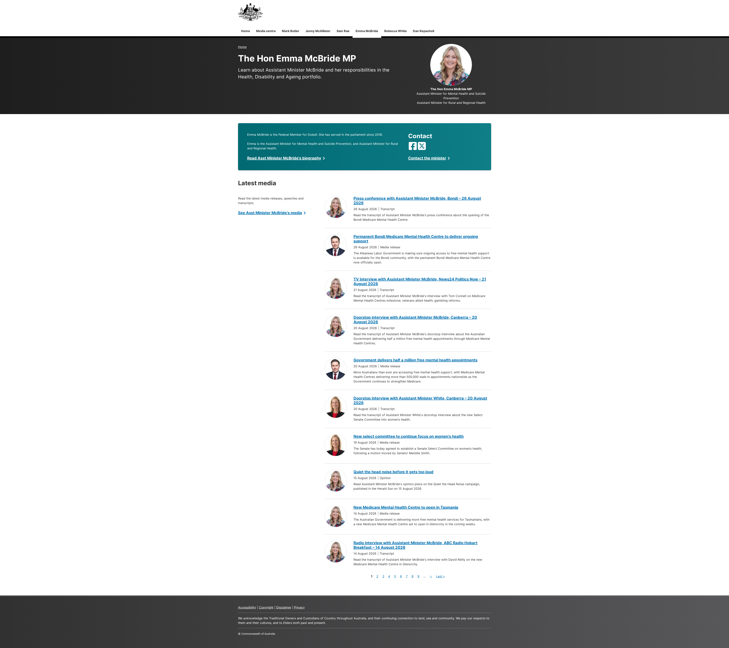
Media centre (266, 31)
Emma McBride (367, 31)
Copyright (266, 607)
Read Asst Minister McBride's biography (284, 158)
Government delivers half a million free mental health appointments (415, 360)
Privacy (299, 607)
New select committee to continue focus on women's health (408, 436)
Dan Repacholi (423, 31)
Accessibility (247, 607)
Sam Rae (343, 31)
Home (245, 31)
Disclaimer (283, 607)
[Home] (250, 12)
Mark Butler (290, 31)
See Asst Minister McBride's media (270, 212)
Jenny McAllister (318, 31)
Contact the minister (427, 158)
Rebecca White (395, 31)
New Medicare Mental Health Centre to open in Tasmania (405, 507)
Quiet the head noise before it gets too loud (393, 472)
